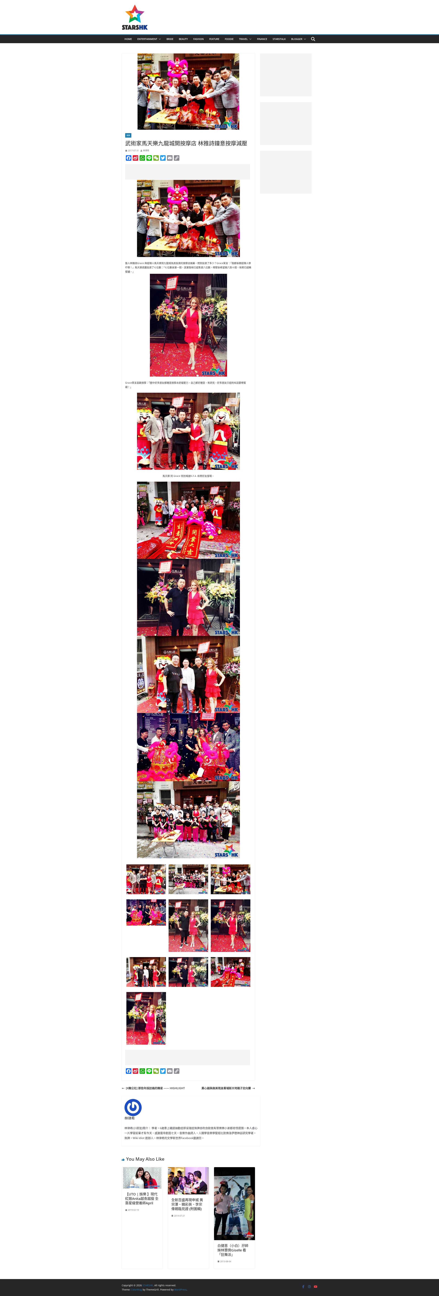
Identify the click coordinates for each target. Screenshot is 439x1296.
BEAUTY (183, 39)
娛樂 (128, 135)
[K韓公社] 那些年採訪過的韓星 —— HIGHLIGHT (155, 1088)
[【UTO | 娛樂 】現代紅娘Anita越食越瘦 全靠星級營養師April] (142, 1169)
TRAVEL (243, 39)
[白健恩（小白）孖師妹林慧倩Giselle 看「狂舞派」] (234, 1169)
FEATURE (214, 39)
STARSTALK (279, 39)
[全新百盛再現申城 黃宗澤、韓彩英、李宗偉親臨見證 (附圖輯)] (188, 1169)
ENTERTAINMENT (147, 39)
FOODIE (229, 39)
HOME (128, 39)
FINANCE (262, 39)
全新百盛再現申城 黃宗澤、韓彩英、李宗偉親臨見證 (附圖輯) (187, 1204)
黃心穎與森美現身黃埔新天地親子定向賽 (226, 1088)
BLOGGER (296, 39)
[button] (159, 39)
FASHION (198, 39)
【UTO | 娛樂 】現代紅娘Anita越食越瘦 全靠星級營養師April (141, 1198)
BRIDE (170, 39)
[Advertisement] (187, 172)
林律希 (146, 150)
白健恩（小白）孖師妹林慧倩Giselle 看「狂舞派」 (232, 1250)
